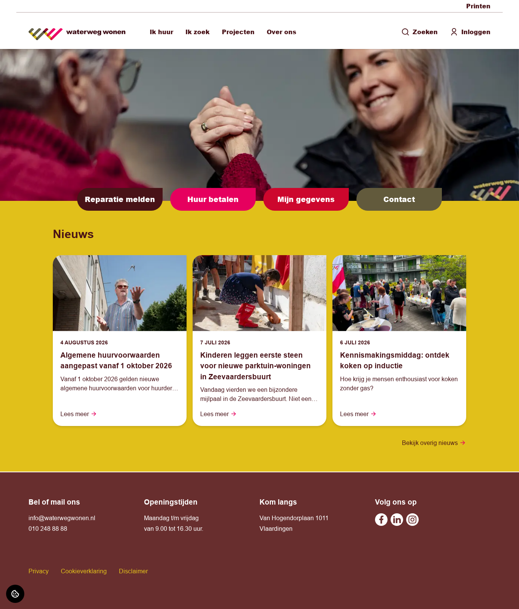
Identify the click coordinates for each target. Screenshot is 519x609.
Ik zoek (197, 31)
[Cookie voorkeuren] (15, 594)
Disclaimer (133, 571)
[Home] (76, 31)
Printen (478, 6)
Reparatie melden (120, 199)
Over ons (281, 31)
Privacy (38, 571)
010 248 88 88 (47, 528)
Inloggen (476, 31)
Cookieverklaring (84, 571)
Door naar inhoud (29, 10)
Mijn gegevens (306, 199)
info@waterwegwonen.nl (61, 517)
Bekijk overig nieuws (430, 442)
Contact (399, 199)
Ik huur (161, 31)
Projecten (238, 31)
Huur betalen (213, 199)
